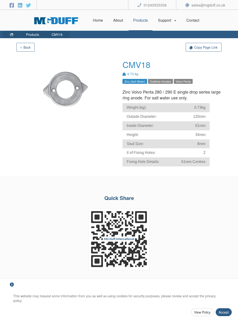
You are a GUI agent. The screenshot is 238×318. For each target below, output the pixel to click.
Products (32, 34)
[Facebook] (12, 5)
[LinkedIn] (21, 5)
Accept (224, 312)
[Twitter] (28, 5)
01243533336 (155, 5)
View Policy (202, 312)
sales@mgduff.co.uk (208, 5)
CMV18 (57, 34)
